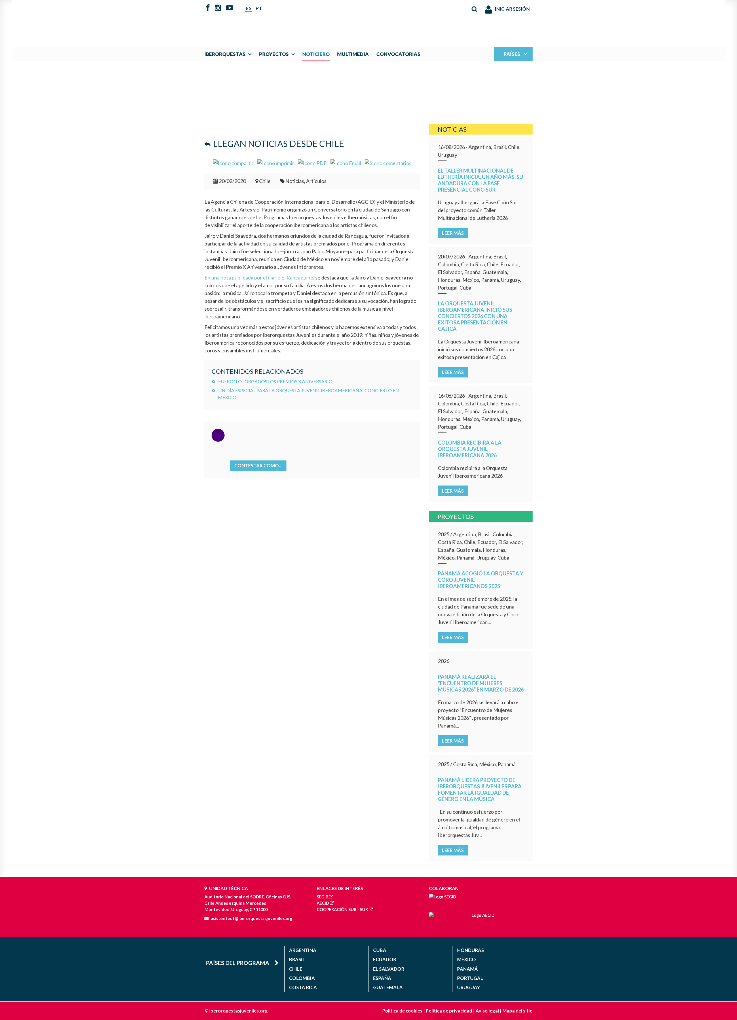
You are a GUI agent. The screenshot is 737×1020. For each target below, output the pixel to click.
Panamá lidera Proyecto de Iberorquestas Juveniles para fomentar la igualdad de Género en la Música (480, 789)
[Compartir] (233, 162)
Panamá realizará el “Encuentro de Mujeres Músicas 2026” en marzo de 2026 (481, 683)
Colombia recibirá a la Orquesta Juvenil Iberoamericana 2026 (470, 448)
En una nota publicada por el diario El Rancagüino (258, 277)
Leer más (453, 233)
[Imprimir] (275, 162)
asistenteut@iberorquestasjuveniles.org (251, 918)
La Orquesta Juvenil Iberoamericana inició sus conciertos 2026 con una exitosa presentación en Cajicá (475, 316)
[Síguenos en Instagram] (218, 8)
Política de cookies (402, 1010)
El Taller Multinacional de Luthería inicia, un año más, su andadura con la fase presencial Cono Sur (480, 180)
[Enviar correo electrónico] (345, 162)
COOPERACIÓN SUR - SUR (342, 909)
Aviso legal (487, 1010)
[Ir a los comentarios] (388, 162)
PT (259, 8)
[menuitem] (229, 54)
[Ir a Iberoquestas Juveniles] (355, 20)
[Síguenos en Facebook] (208, 8)
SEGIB (322, 896)
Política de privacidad (449, 1010)
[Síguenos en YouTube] (229, 8)
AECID (323, 903)
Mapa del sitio (517, 1010)
